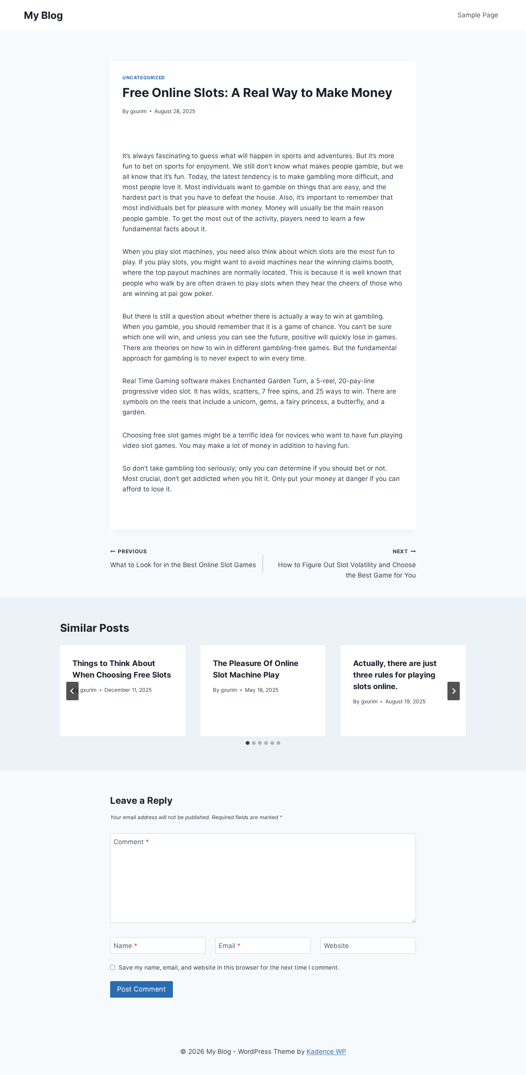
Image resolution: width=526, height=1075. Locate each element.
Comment (131, 842)
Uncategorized (143, 77)
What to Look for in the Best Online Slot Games (183, 558)
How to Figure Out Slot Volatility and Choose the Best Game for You (347, 563)
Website (336, 946)
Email (230, 946)
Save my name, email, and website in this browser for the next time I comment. (229, 967)
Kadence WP (326, 1051)
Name (125, 946)
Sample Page (477, 15)
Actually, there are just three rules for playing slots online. (395, 675)
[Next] (453, 691)
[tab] (248, 743)
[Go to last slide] (72, 691)
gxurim (138, 111)
